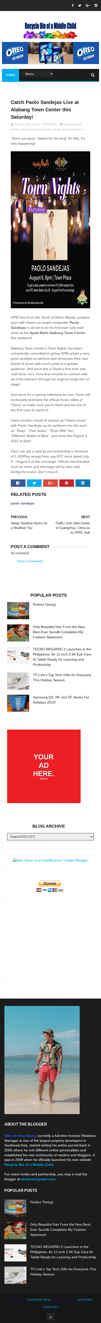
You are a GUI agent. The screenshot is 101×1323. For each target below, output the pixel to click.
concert (26, 129)
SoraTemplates (39, 1299)
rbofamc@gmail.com (38, 1179)
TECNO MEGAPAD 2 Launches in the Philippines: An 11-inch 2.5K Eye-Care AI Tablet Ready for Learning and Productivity (63, 1252)
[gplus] (88, 5)
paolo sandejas (73, 129)
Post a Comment (30, 561)
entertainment (42, 129)
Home (10, 75)
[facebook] (72, 5)
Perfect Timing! (44, 604)
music (57, 129)
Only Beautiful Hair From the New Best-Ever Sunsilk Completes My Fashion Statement (59, 632)
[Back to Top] (50, 1317)
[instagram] (96, 5)
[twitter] (79, 5)
